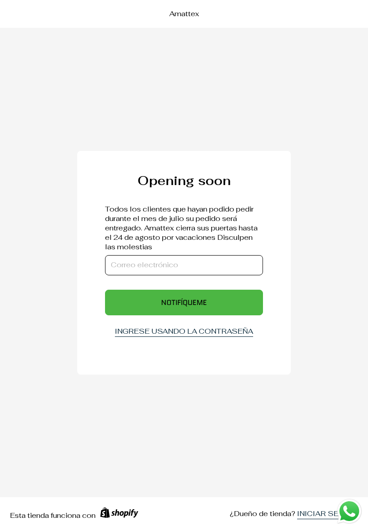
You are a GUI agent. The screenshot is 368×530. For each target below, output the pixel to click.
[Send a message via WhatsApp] (349, 511)
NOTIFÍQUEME (184, 302)
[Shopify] (119, 516)
